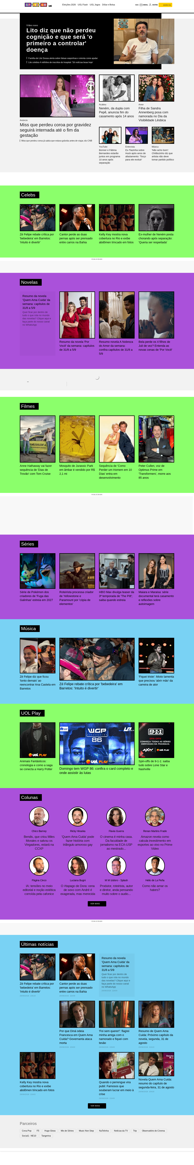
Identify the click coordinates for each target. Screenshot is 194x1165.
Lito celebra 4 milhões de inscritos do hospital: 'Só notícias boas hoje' (60, 62)
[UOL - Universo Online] (50, 5)
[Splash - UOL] (35, 5)
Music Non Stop (86, 1131)
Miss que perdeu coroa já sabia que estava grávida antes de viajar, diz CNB (56, 141)
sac (137, 5)
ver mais (95, 904)
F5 (38, 1131)
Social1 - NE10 (29, 1136)
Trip (135, 1131)
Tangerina (46, 1136)
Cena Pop (26, 1131)
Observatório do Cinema (153, 1131)
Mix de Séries (67, 1131)
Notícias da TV (121, 1131)
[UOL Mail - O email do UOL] (143, 4)
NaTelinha (104, 1131)
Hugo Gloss (50, 1131)
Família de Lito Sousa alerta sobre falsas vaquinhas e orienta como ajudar (63, 58)
